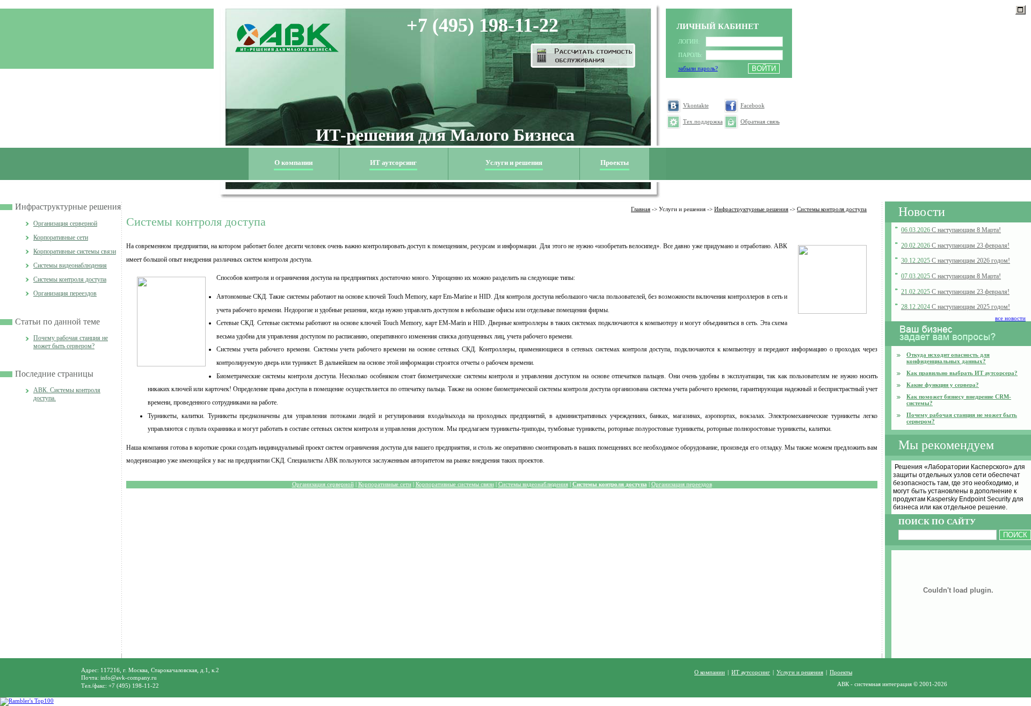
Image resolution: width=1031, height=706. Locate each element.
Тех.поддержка (703, 122)
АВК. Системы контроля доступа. (66, 394)
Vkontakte (696, 106)
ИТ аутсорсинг (393, 163)
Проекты (614, 163)
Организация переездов (65, 293)
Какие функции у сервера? (942, 384)
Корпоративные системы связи (74, 251)
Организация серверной (65, 223)
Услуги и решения (799, 672)
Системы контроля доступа (69, 279)
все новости (1010, 318)
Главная (640, 209)
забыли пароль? (698, 68)
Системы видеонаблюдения (70, 265)
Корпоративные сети (60, 237)
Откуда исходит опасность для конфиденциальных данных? (948, 357)
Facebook (752, 106)
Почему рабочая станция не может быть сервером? (70, 342)
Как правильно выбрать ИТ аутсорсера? (962, 373)
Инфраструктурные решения (68, 206)
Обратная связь (760, 122)
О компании (709, 672)
